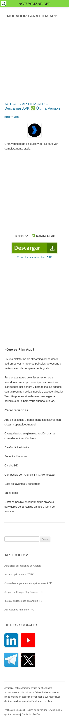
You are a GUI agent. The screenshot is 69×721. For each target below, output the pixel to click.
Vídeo (17, 117)
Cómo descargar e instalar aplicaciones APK (28, 583)
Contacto (26, 714)
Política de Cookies (14, 710)
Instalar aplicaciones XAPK (19, 574)
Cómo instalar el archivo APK (34, 257)
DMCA (36, 714)
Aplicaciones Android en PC (19, 609)
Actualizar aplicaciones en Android (22, 565)
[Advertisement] (34, 54)
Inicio (7, 117)
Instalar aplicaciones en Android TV (23, 600)
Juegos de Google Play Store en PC (23, 592)
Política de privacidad (36, 710)
